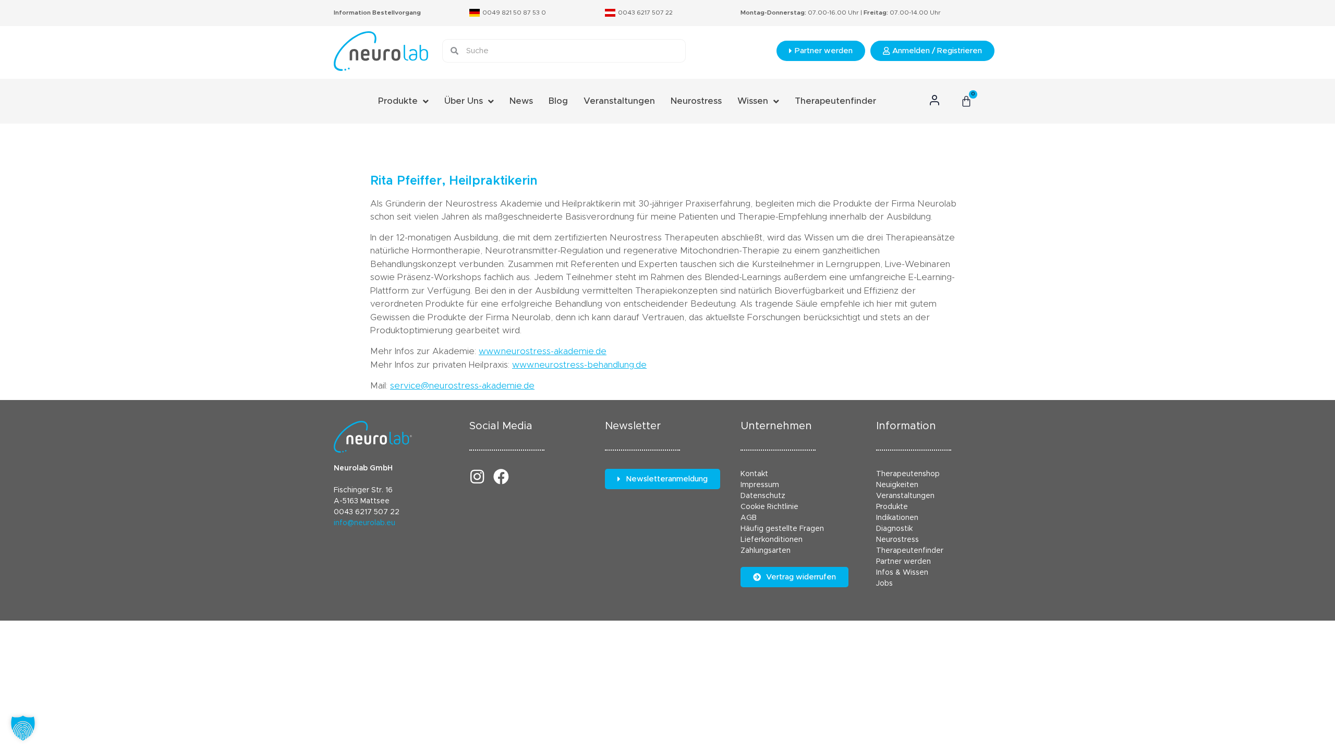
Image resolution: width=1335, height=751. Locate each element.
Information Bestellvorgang (377, 12)
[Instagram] (477, 476)
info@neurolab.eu (364, 523)
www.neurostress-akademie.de (542, 351)
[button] (23, 728)
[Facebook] (501, 476)
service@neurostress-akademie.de (462, 385)
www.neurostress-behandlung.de (579, 364)
